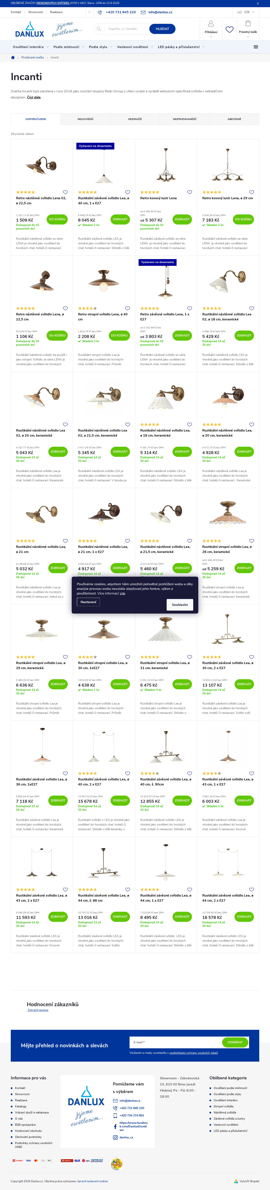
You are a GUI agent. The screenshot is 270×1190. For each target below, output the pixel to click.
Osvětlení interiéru (226, 1100)
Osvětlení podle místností (230, 1088)
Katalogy (20, 1106)
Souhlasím (180, 604)
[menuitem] (31, 47)
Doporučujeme (36, 119)
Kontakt (16, 12)
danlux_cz (126, 1137)
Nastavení (88, 602)
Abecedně (234, 119)
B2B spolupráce (25, 1125)
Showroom (35, 12)
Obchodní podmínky (28, 1137)
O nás (19, 1119)
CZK (247, 12)
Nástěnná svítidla (225, 1112)
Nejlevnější (85, 119)
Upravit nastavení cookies (92, 1181)
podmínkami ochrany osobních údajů (194, 1053)
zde (122, 593)
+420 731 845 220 (132, 1108)
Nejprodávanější (184, 119)
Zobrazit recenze (38, 1010)
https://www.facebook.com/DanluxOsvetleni (134, 1126)
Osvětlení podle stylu (227, 1094)
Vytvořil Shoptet (249, 1181)
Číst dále (34, 97)
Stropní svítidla (223, 1106)
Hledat (162, 29)
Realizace (56, 12)
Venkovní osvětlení (226, 1125)
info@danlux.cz (130, 1101)
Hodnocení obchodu (28, 1131)
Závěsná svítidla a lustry (229, 1118)
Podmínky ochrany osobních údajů (33, 1145)
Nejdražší (135, 119)
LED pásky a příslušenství (230, 1131)
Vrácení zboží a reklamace (32, 1113)
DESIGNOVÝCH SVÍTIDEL (53, 3)
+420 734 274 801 (132, 1115)
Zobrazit (120, 219)
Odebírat (235, 1042)
